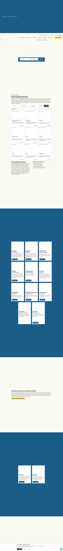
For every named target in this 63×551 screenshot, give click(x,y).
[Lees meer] (17, 246)
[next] (23, 131)
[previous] (25, 131)
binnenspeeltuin (19, 168)
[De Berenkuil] (6, 33)
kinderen (31, 395)
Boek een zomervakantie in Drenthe (18, 398)
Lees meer (14, 259)
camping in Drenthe (16, 99)
